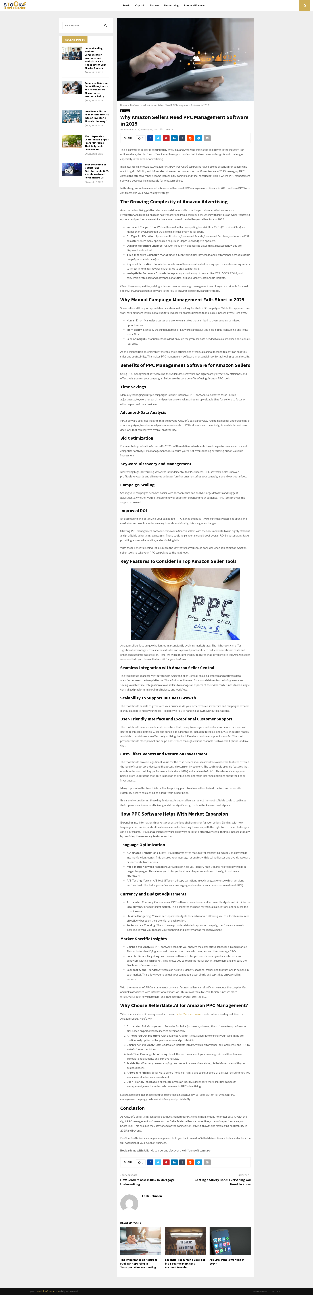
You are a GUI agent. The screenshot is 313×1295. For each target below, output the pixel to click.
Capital (139, 5)
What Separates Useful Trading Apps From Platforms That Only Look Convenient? (97, 143)
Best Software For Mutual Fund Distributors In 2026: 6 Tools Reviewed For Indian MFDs (97, 171)
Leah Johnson (129, 129)
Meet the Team (260, 1291)
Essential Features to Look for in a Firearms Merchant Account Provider (185, 1263)
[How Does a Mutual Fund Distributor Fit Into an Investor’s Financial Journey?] (72, 116)
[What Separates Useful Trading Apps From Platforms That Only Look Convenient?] (72, 141)
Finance (154, 5)
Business (125, 111)
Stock (126, 5)
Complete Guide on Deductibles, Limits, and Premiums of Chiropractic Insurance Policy (96, 89)
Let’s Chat (275, 1291)
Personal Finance (194, 5)
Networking (171, 5)
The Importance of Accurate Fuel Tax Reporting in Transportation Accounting (138, 1263)
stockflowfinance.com (48, 1291)
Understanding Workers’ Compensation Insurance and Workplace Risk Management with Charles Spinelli (95, 58)
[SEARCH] (105, 25)
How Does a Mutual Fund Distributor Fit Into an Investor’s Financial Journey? (97, 116)
